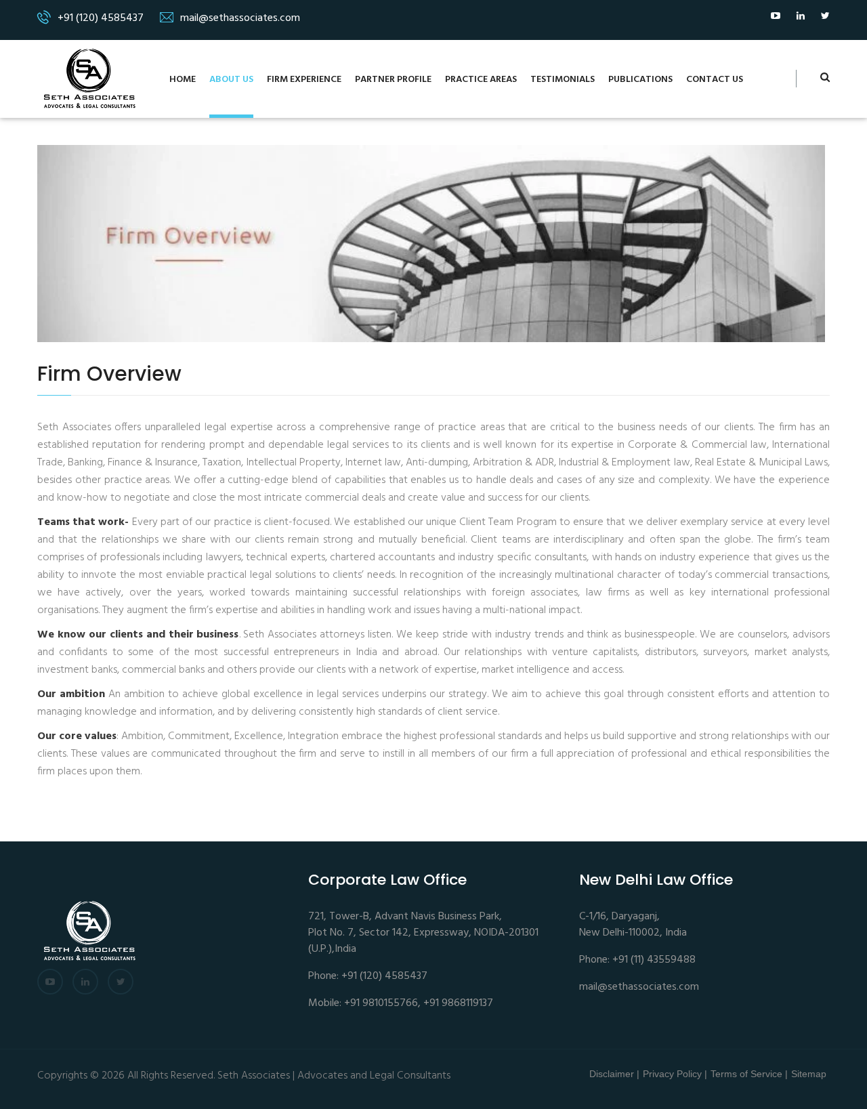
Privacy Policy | (675, 1073)
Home (182, 79)
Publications (640, 79)
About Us (231, 79)
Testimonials (562, 79)
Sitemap (808, 1073)
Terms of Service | (749, 1073)
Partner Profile (393, 79)
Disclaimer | (614, 1073)
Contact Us (714, 79)
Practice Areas (481, 79)
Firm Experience (304, 79)
